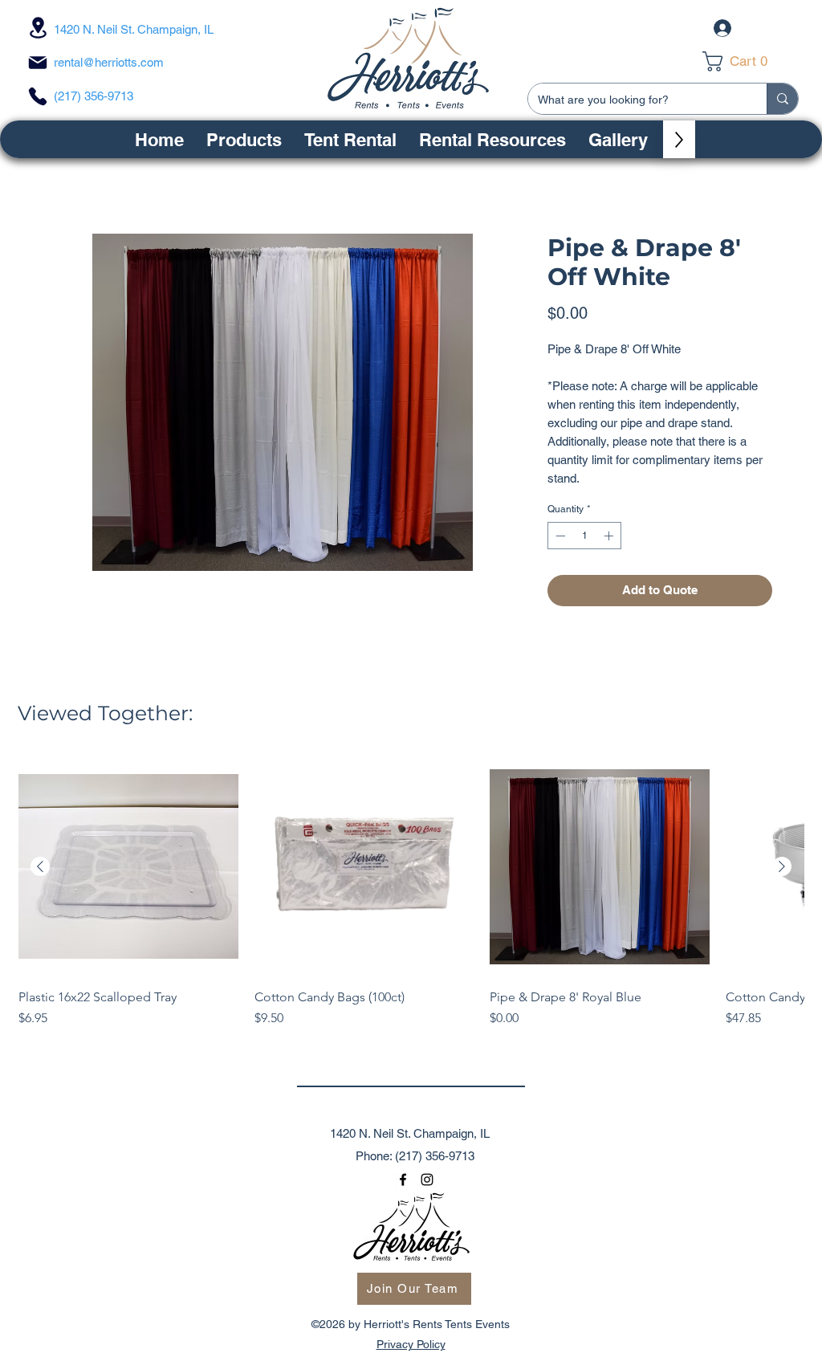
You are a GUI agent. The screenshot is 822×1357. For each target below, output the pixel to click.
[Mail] (37, 62)
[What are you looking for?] (782, 99)
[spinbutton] (584, 535)
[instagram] (427, 1180)
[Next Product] (781, 866)
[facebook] (403, 1180)
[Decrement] (559, 535)
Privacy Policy (411, 1344)
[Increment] (610, 535)
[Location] (37, 27)
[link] (745, 61)
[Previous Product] (40, 866)
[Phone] (37, 96)
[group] (411, 900)
